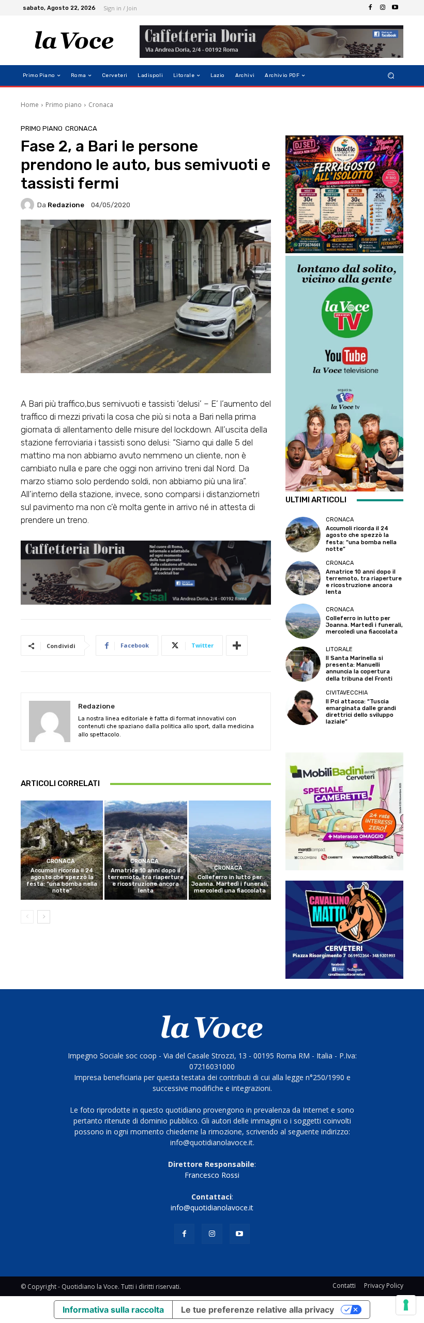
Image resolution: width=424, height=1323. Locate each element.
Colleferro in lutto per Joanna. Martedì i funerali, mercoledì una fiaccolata (229, 884)
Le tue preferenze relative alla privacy (257, 1309)
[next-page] (43, 917)
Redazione (66, 205)
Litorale (339, 649)
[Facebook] (370, 8)
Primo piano (64, 104)
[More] (237, 645)
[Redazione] (29, 204)
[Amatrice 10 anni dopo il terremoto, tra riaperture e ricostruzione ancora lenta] (145, 850)
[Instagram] (382, 8)
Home (30, 104)
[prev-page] (27, 917)
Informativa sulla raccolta (113, 1309)
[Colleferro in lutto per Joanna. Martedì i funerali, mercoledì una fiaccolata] (230, 850)
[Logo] (74, 40)
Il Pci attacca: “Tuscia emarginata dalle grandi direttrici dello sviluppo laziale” (361, 712)
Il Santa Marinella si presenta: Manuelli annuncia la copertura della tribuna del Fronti (359, 668)
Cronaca (100, 104)
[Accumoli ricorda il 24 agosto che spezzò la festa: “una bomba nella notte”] (62, 850)
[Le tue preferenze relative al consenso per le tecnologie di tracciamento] (406, 1305)
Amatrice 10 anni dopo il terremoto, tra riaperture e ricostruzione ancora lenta (146, 881)
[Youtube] (395, 8)
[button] (391, 76)
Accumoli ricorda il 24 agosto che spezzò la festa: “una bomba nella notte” (61, 881)
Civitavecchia (347, 693)
